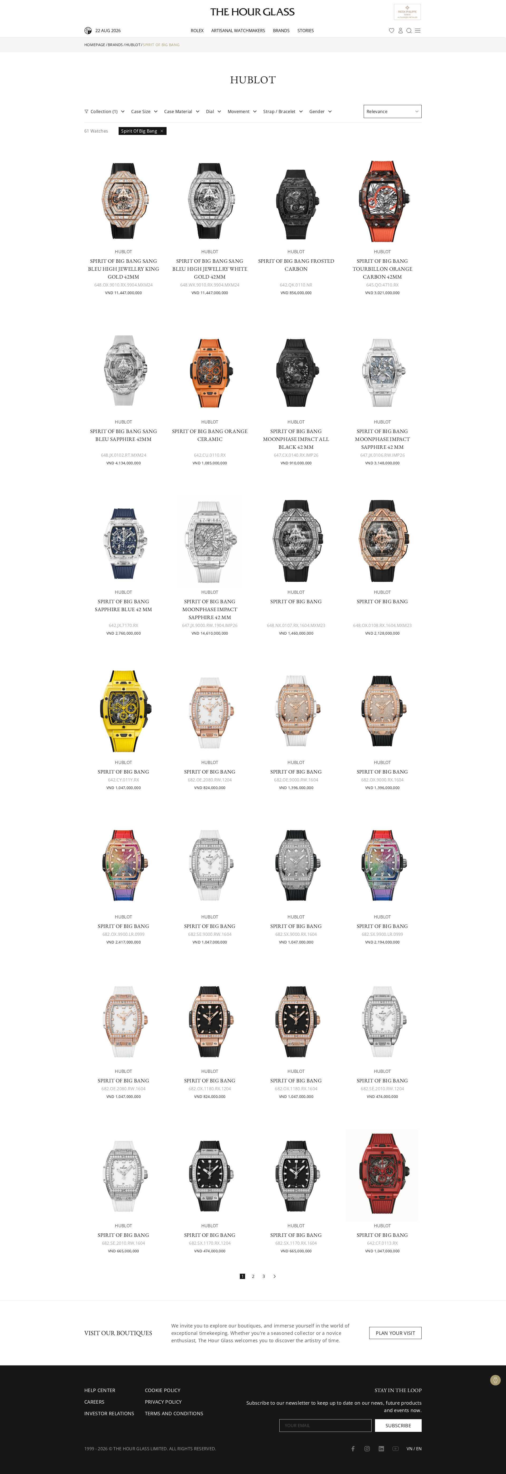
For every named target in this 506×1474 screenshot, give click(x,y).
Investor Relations (109, 1413)
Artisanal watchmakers (238, 30)
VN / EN (414, 1449)
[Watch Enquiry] (495, 1380)
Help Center (99, 1390)
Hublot (132, 44)
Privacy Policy (163, 1402)
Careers (94, 1402)
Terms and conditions (174, 1413)
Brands (281, 30)
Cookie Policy (162, 1390)
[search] (409, 30)
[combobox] (393, 111)
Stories (306, 30)
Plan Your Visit (395, 1333)
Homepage (94, 44)
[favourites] (391, 30)
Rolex (197, 30)
